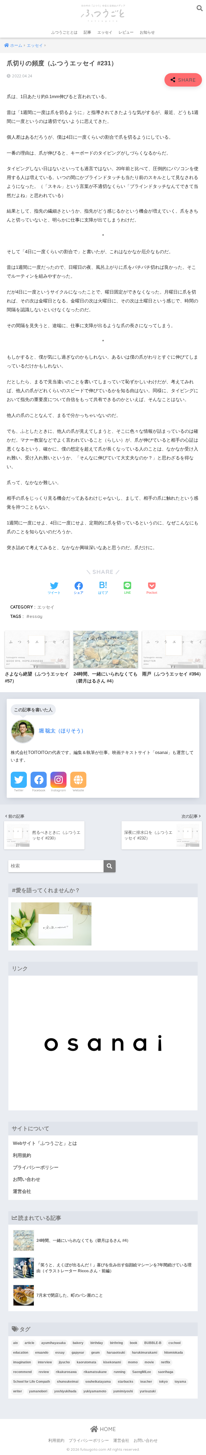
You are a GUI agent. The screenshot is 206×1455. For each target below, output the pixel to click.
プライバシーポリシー (35, 1167)
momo (133, 1362)
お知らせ (147, 32)
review (44, 1372)
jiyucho (64, 1362)
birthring (116, 1343)
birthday (96, 1343)
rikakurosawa (66, 1372)
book (133, 1343)
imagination (22, 1362)
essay (36, 616)
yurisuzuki (148, 1391)
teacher (146, 1381)
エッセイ (104, 32)
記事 (87, 32)
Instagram (58, 790)
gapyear (78, 1352)
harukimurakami (144, 1352)
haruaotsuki (116, 1352)
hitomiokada (173, 1352)
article (29, 1343)
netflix (165, 1362)
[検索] (110, 866)
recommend (22, 1372)
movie (149, 1362)
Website (78, 790)
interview (45, 1362)
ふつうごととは (64, 32)
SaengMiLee (141, 1372)
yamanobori (38, 1391)
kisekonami (112, 1362)
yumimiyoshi (123, 1391)
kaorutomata (86, 1362)
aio (15, 1343)
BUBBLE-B (152, 1343)
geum (95, 1352)
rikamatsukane (95, 1372)
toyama (180, 1381)
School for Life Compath (31, 1381)
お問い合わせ (26, 1179)
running (119, 1372)
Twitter (19, 790)
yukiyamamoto (94, 1391)
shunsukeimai (67, 1381)
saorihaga (165, 1372)
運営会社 (22, 1191)
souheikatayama (98, 1381)
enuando (41, 1352)
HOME (107, 1429)
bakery (78, 1343)
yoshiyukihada (65, 1391)
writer (17, 1391)
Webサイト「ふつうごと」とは (45, 1143)
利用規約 (22, 1155)
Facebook (38, 790)
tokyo (163, 1381)
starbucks (125, 1381)
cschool (174, 1343)
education (20, 1352)
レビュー (126, 32)
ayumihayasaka (53, 1343)
